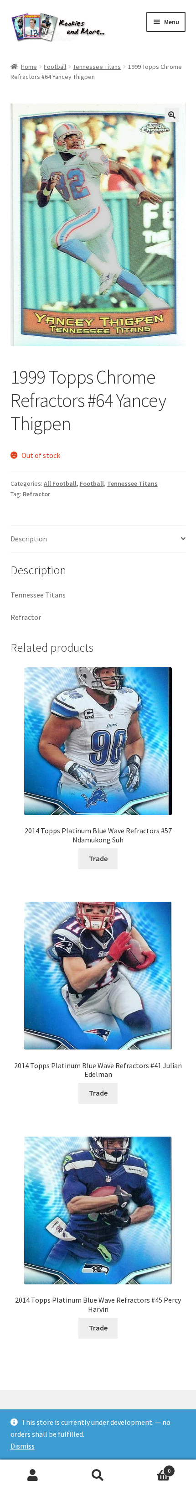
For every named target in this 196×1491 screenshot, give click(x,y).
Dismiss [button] (22, 1445)
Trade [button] (98, 858)
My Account (32, 1475)
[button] (172, 115)
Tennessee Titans (97, 66)
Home (29, 66)
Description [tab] (28, 538)
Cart (151, 1467)
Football (55, 66)
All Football (60, 483)
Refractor (36, 494)
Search (97, 1475)
